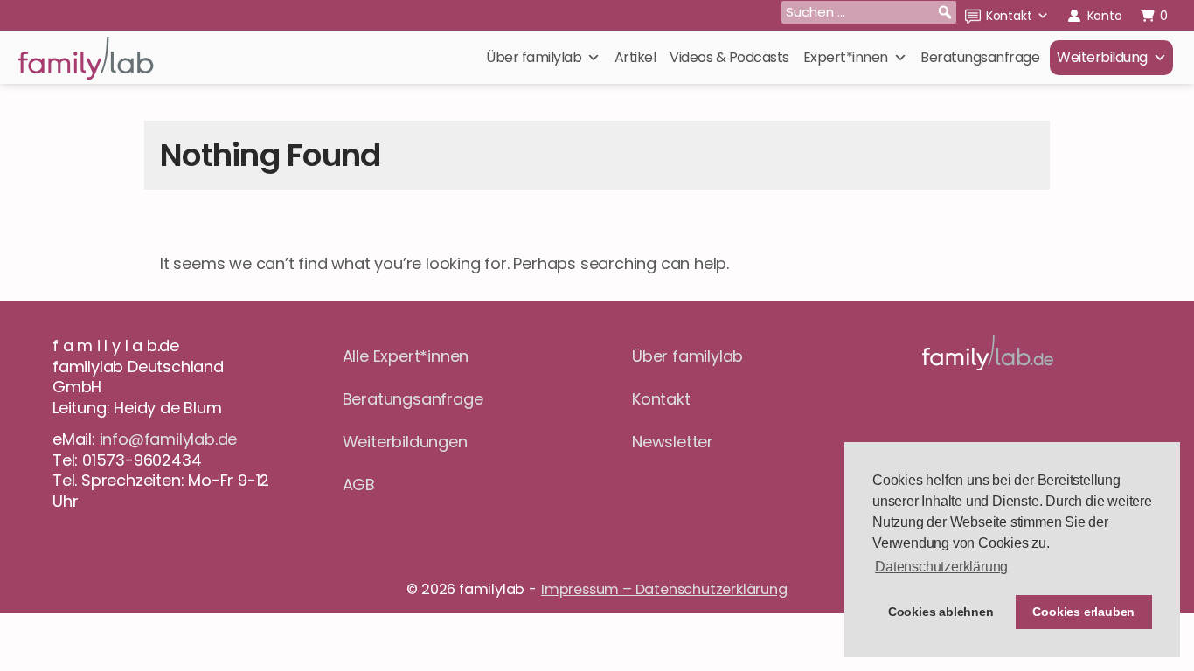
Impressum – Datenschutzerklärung (664, 589)
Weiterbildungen (405, 442)
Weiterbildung (1102, 57)
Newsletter (672, 442)
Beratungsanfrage (979, 57)
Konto (1104, 15)
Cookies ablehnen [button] (941, 612)
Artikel (635, 57)
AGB (359, 484)
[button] (945, 12)
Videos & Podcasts (729, 57)
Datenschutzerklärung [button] (941, 566)
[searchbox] (868, 12)
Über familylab (533, 57)
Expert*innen (845, 57)
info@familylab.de (169, 439)
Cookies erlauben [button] (1083, 612)
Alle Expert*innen (406, 356)
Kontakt (1009, 15)
